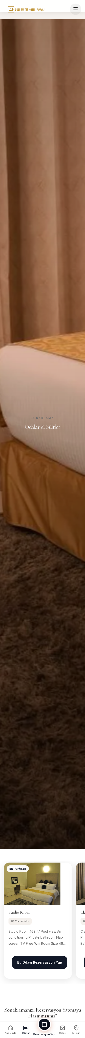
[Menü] (75, 9)
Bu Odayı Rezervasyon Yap (39, 962)
